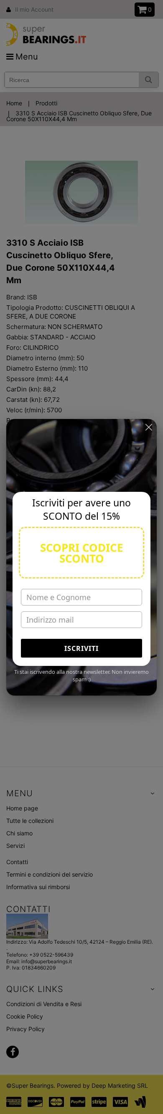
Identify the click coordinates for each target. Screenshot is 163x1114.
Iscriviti (81, 648)
